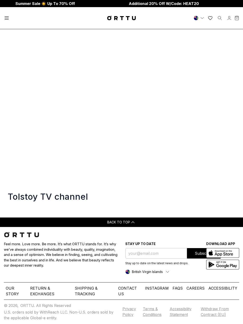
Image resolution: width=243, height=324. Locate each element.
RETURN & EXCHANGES (42, 291)
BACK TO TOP (118, 222)
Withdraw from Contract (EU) (215, 311)
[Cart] (236, 18)
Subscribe (204, 253)
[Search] (219, 18)
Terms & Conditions (152, 311)
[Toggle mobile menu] (6, 18)
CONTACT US (127, 291)
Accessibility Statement (181, 311)
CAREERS (196, 288)
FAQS (178, 288)
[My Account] (229, 18)
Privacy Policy (129, 311)
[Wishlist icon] (210, 18)
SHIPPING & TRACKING (86, 291)
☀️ (45, 3)
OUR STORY (12, 291)
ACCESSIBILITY (222, 288)
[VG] (199, 18)
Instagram (157, 288)
